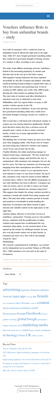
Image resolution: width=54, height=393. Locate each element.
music (13, 330)
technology (10, 335)
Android (7, 296)
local (20, 325)
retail (25, 330)
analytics (44, 290)
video (34, 335)
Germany (13, 319)
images (5, 325)
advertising (11, 289)
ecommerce (27, 259)
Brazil (5, 303)
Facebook (33, 313)
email (35, 308)
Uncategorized (7, 259)
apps (23, 296)
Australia (29, 297)
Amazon (35, 290)
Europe (21, 313)
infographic (13, 325)
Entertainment (10, 313)
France (44, 313)
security (37, 330)
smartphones (44, 259)
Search (31, 330)
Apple (16, 296)
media (43, 324)
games (6, 319)
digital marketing (11, 308)
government (42, 319)
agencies (25, 290)
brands (15, 259)
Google (32, 318)
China (17, 302)
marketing (35, 259)
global (21, 318)
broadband (10, 303)
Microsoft (6, 330)
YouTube (40, 335)
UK (28, 335)
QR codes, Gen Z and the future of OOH (19, 370)
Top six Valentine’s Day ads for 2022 (17, 348)
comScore (33, 303)
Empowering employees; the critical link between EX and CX (27, 359)
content (20, 259)
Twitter (21, 335)
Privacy (19, 330)
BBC (35, 296)
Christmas (25, 303)
